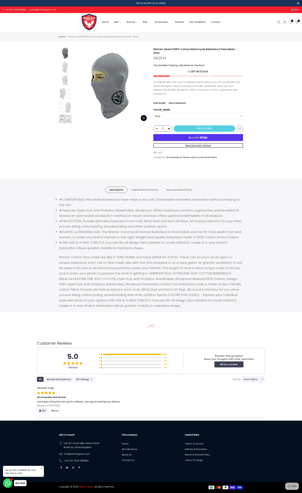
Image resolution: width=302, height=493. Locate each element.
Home (105, 22)
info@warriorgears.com (77, 453)
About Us (127, 454)
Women (130, 22)
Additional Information (144, 189)
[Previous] (78, 85)
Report (55, 410)
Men (116, 22)
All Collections (129, 449)
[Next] (143, 85)
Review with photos (59, 379)
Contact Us (128, 460)
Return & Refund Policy (179, 189)
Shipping (173, 65)
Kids (145, 22)
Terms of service (194, 443)
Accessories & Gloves (178, 157)
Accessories (161, 22)
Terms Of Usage (194, 460)
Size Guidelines (197, 22)
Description (116, 189)
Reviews (179, 22)
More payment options (198, 145)
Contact (215, 22)
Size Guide (159, 103)
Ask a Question (177, 103)
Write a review (229, 364)
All (40, 379)
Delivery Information (196, 449)
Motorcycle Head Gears (204, 157)
